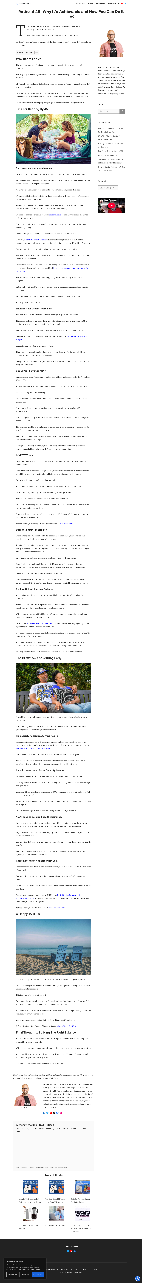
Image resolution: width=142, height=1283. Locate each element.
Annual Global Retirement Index (40, 623)
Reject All (25, 1275)
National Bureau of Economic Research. (33, 748)
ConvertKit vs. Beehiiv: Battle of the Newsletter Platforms (81, 1228)
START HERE (80, 3)
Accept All (37, 1275)
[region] (25, 1268)
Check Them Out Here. (67, 1026)
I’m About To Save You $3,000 (110, 151)
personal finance (56, 215)
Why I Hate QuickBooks (55, 1225)
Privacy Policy (62, 1168)
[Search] (122, 111)
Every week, (73, 1101)
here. (56, 1078)
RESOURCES (100, 3)
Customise (12, 1275)
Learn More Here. (65, 523)
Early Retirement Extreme (35, 240)
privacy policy (118, 93)
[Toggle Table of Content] (35, 52)
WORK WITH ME (114, 3)
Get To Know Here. (57, 908)
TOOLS (90, 3)
